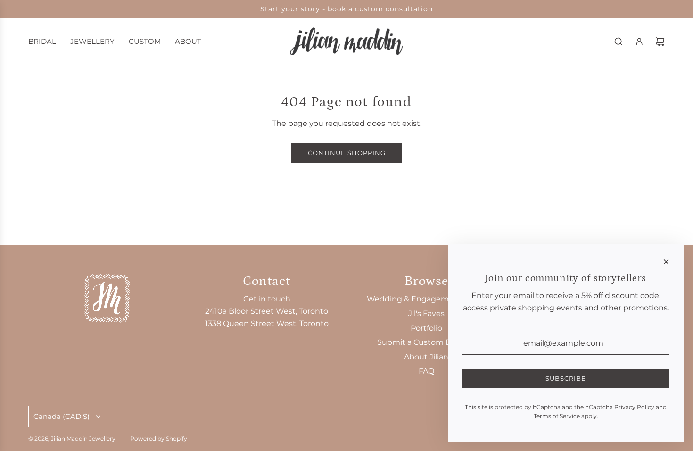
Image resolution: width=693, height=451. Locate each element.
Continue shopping (347, 153)
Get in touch (266, 298)
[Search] (618, 41)
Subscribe (565, 378)
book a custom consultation (380, 9)
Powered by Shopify (158, 438)
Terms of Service (557, 415)
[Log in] (639, 41)
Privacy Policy (634, 406)
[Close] (666, 261)
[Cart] (660, 41)
